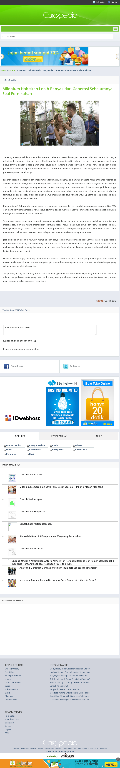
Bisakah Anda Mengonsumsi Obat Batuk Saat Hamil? (73, 699)
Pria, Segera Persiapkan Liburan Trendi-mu (69, 675)
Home (3, 70)
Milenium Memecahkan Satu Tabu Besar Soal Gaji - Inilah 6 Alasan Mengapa (61, 486)
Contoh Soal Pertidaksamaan (36, 523)
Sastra (7, 686)
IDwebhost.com (12, 719)
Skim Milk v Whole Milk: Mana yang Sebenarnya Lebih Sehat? (76, 696)
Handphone (58, 449)
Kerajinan (11, 454)
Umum (8, 679)
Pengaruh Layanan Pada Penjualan (65, 689)
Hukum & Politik (12, 689)
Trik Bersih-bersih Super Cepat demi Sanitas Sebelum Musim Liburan (80, 679)
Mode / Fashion (13, 445)
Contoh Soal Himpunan (32, 511)
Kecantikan (35, 449)
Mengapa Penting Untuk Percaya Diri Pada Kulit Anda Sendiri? (77, 692)
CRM (7, 733)
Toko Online (10, 716)
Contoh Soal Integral (31, 499)
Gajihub (8, 729)
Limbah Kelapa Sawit (59, 686)
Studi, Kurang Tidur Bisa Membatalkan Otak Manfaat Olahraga (77, 668)
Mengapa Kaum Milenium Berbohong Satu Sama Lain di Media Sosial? (58, 580)
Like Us (113, 2)
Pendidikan (10, 672)
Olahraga (9, 696)
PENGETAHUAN (59, 436)
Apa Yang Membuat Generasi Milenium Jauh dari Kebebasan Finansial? (58, 567)
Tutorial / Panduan (13, 682)
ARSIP (99, 436)
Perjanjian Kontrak (13, 675)
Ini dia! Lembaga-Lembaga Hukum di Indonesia (70, 682)
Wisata (78, 445)
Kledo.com (9, 722)
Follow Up (100, 2)
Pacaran (12, 70)
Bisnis (55, 445)
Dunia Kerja (81, 449)
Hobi (31, 454)
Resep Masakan (37, 445)
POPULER (20, 436)
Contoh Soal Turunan (31, 548)
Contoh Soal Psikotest (32, 474)
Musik (9, 449)
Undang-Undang (12, 668)
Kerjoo (8, 726)
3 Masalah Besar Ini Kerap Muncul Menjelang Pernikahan (50, 536)
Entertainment (11, 699)
